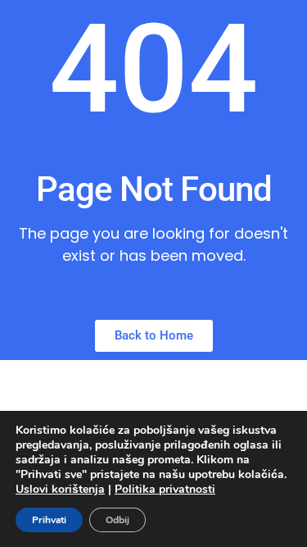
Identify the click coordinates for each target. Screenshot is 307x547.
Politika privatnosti (165, 489)
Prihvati (49, 519)
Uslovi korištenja (60, 489)
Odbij (117, 519)
